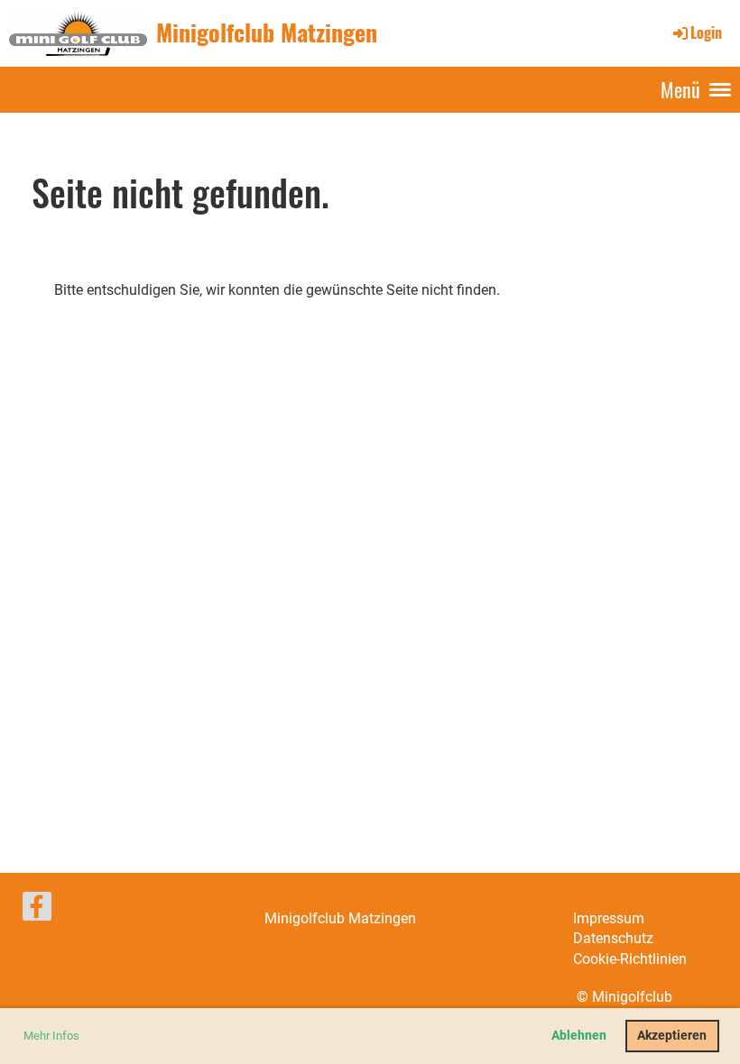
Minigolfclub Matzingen (266, 32)
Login (706, 32)
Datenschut (609, 938)
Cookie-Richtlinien (630, 959)
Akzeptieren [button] (672, 1035)
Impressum (608, 918)
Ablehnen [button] (578, 1035)
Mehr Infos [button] (51, 1035)
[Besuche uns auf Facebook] (37, 911)
